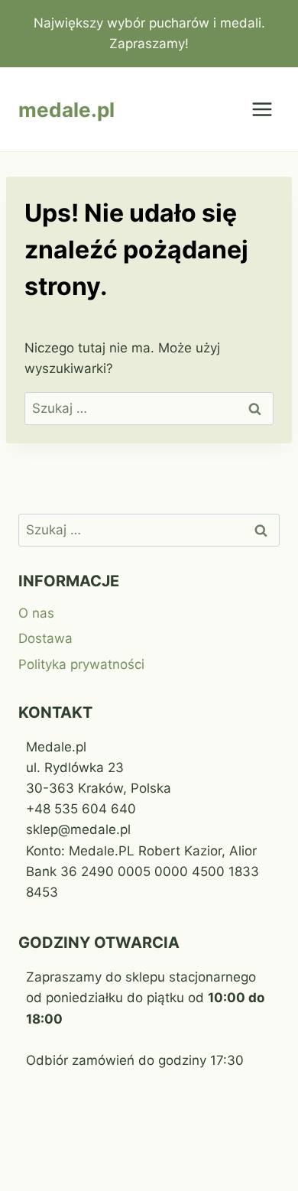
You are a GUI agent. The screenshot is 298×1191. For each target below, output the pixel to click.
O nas (36, 613)
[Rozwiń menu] (262, 109)
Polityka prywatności (81, 664)
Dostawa (45, 638)
